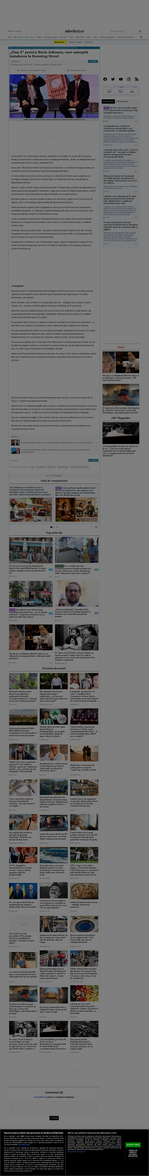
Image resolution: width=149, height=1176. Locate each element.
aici (59, 1160)
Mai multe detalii (24, 1144)
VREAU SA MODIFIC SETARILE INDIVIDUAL (133, 1153)
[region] (74, 1152)
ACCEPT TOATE (133, 1145)
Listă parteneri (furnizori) (76, 1151)
